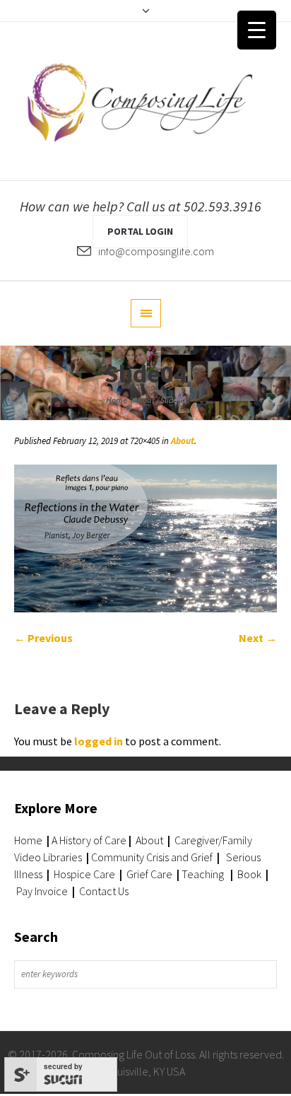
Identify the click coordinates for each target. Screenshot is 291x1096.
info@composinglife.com (156, 251)
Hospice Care (84, 874)
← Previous (43, 638)
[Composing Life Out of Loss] (145, 101)
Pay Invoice (42, 891)
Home (116, 400)
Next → (258, 638)
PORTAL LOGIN (140, 231)
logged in (98, 741)
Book (249, 874)
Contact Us (104, 891)
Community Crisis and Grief (153, 857)
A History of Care (89, 840)
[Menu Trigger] (256, 30)
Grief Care (149, 874)
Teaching (203, 874)
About (144, 400)
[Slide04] (145, 538)
